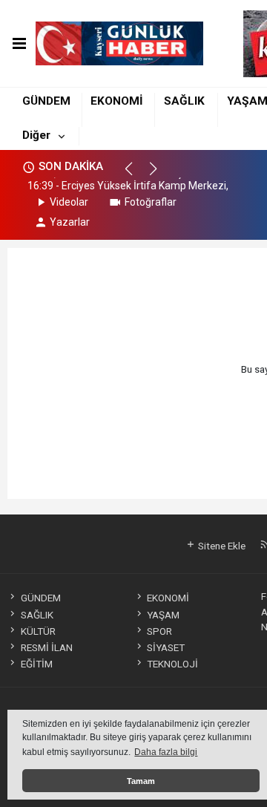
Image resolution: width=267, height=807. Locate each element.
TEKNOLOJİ (172, 664)
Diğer (36, 135)
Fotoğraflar (151, 202)
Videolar (69, 202)
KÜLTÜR (38, 631)
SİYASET (166, 647)
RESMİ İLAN (46, 647)
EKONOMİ (116, 101)
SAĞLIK (184, 101)
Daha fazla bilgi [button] (165, 752)
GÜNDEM (46, 101)
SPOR (159, 631)
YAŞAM (163, 615)
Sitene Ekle (220, 546)
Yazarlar (70, 222)
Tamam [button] (141, 781)
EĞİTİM (36, 664)
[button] (135, 175)
